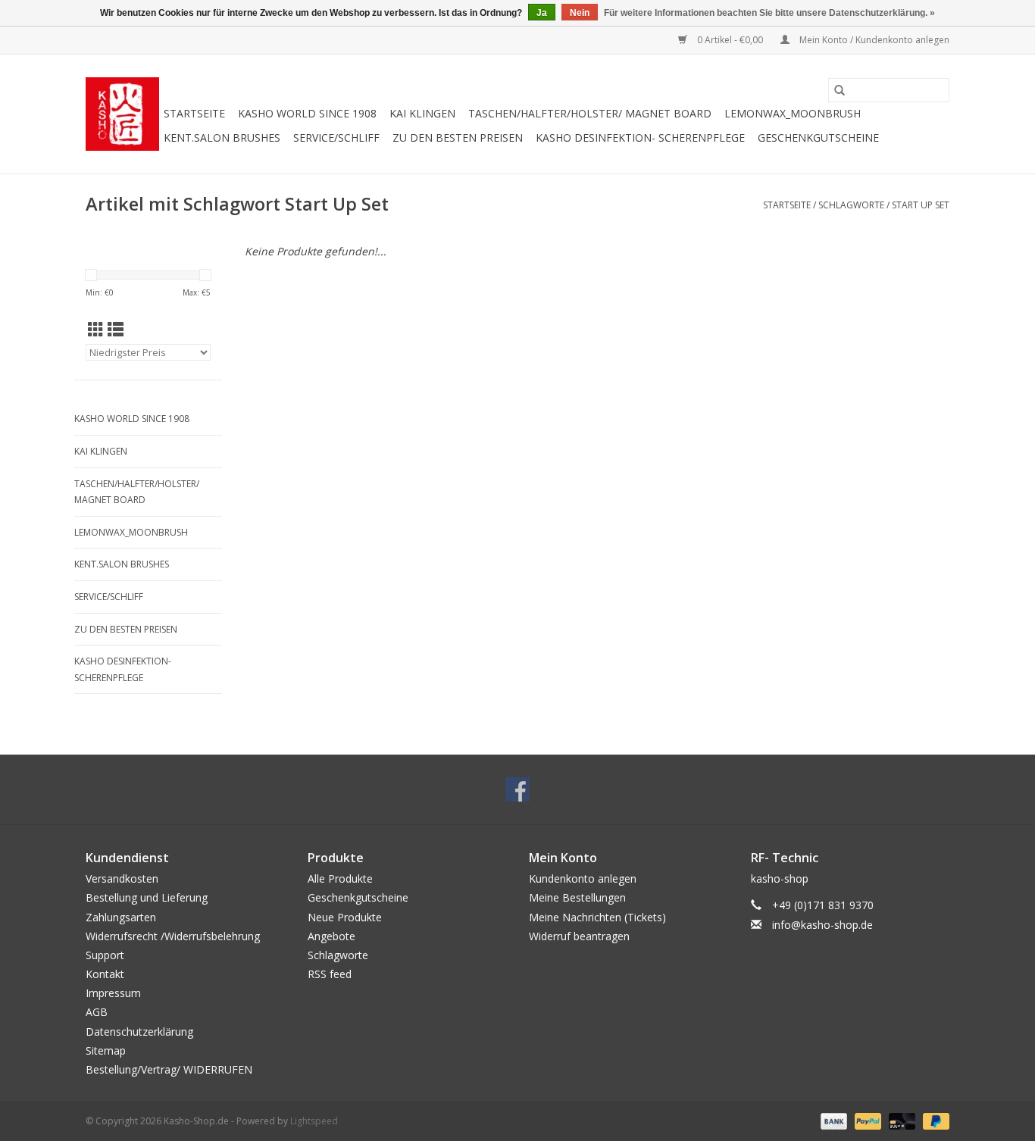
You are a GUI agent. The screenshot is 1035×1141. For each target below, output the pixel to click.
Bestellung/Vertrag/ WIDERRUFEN (169, 1069)
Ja (541, 13)
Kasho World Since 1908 (307, 113)
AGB (97, 1012)
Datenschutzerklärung (139, 1031)
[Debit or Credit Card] (900, 1120)
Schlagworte (851, 205)
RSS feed (330, 974)
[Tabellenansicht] (96, 329)
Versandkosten (122, 878)
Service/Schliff (336, 137)
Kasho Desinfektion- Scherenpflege (640, 137)
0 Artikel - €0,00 (730, 39)
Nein (579, 13)
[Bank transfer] (832, 1120)
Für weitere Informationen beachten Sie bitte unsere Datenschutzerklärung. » (769, 13)
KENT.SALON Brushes (222, 137)
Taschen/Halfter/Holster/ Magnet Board (589, 113)
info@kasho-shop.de (822, 924)
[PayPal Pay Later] (933, 1120)
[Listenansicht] (116, 329)
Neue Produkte (345, 917)
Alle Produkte (340, 878)
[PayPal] (866, 1120)
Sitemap (106, 1050)
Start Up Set (920, 205)
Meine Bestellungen (577, 897)
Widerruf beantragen (579, 936)
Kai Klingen (422, 113)
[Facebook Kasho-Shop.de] (517, 789)
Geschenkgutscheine (818, 137)
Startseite (194, 113)
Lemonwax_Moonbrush (792, 113)
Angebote (331, 936)
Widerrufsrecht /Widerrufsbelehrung (173, 936)
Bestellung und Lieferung (147, 897)
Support (105, 955)
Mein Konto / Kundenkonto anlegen (873, 39)
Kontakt (105, 974)
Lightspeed (314, 1120)
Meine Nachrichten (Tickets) (597, 917)
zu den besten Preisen (457, 137)
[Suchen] (839, 90)
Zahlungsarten (121, 917)
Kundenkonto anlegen (582, 878)
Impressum (113, 993)
